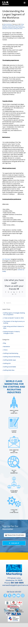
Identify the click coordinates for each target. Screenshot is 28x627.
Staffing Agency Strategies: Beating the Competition (14, 314)
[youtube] (18, 595)
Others (5, 350)
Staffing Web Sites (17, 28)
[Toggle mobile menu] (25, 3)
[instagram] (22, 595)
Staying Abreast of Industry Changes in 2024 (11, 332)
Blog (23, 24)
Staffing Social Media (7, 28)
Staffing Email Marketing (8, 26)
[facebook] (5, 595)
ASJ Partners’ (6, 259)
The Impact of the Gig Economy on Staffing (14, 322)
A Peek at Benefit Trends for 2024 (13, 318)
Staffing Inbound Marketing (11, 357)
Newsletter (6, 346)
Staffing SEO (22, 27)
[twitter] (9, 595)
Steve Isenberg (7, 24)
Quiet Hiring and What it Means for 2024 (13, 327)
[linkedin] (14, 595)
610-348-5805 (17, 583)
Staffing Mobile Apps (13, 27)
